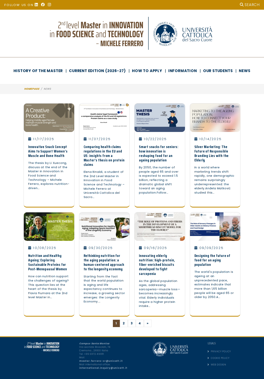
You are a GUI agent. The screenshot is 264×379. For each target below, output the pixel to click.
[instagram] (51, 5)
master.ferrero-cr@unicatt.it (101, 361)
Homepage (31, 88)
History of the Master (38, 70)
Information (182, 70)
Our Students (218, 70)
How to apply (147, 70)
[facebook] (44, 5)
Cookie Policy (220, 358)
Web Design (218, 364)
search (252, 4)
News (244, 70)
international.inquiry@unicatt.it (103, 368)
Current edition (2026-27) (97, 70)
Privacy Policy (221, 351)
